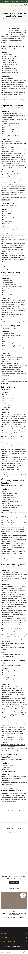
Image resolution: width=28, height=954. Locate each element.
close (26, 1)
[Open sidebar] (2, 479)
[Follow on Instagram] (12, 810)
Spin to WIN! (20, 1)
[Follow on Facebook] (4, 810)
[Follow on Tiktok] (23, 810)
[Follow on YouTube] (20, 810)
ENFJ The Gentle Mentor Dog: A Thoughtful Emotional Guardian (14, 913)
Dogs (14, 10)
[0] (25, 5)
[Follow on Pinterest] (16, 810)
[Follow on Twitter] (8, 810)
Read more (14, 919)
